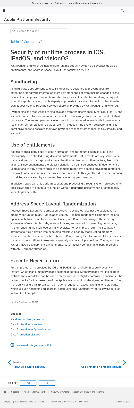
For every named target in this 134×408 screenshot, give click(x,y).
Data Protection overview (26, 324)
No (47, 383)
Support (15, 392)
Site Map (68, 402)
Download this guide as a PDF (34, 345)
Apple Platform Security (27, 19)
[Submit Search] (14, 31)
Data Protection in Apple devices (30, 329)
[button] (122, 10)
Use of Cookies (81, 402)
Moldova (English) (122, 402)
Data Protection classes (25, 334)
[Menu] (130, 10)
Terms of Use (55, 402)
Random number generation (27, 319)
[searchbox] (38, 30)
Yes (28, 383)
